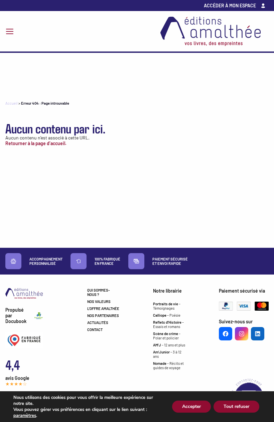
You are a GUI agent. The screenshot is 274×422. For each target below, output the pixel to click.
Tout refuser (236, 406)
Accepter (191, 406)
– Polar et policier (166, 335)
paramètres (24, 416)
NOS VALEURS (99, 301)
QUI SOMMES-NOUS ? (98, 292)
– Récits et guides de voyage (168, 365)
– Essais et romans (168, 324)
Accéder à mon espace (230, 5)
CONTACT (95, 329)
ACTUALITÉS (97, 322)
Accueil (11, 103)
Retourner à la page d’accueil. (35, 143)
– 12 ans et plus (169, 345)
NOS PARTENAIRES (103, 315)
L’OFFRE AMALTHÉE (103, 308)
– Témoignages (166, 306)
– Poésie (166, 315)
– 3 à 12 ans (167, 354)
